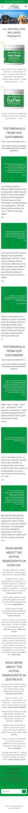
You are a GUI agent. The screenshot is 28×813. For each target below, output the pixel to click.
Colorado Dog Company (16, 806)
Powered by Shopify (14, 808)
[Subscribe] (24, 791)
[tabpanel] (14, 17)
